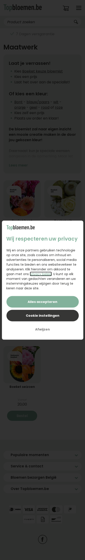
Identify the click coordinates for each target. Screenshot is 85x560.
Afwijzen (42, 329)
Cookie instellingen (42, 315)
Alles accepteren (42, 301)
